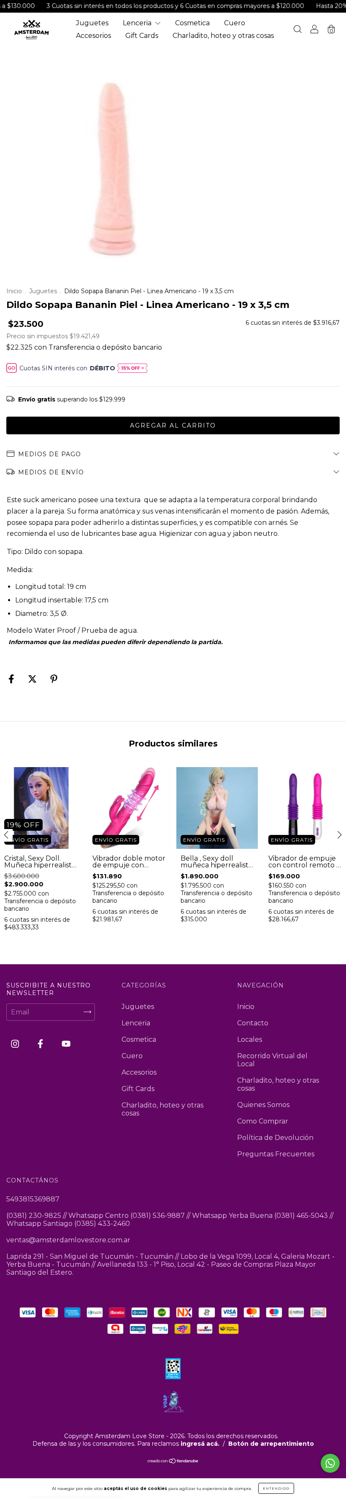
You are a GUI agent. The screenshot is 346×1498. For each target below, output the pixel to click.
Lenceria (138, 23)
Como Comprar (262, 1121)
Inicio (14, 291)
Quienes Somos (263, 1105)
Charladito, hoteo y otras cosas (223, 36)
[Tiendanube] (173, 1462)
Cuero (234, 23)
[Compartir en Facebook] (12, 679)
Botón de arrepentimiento (271, 1443)
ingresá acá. (200, 1443)
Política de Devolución (275, 1138)
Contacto (252, 1023)
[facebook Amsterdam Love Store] (41, 1044)
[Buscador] (297, 30)
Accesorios (93, 36)
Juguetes (92, 23)
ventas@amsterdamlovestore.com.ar (68, 1240)
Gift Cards (141, 36)
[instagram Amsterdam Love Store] (15, 1044)
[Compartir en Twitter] (33, 679)
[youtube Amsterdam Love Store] (66, 1044)
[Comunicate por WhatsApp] (330, 1463)
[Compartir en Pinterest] (53, 679)
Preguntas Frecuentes (275, 1154)
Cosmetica (192, 23)
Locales (249, 1039)
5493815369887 (32, 1199)
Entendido (276, 1488)
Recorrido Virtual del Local (272, 1060)
